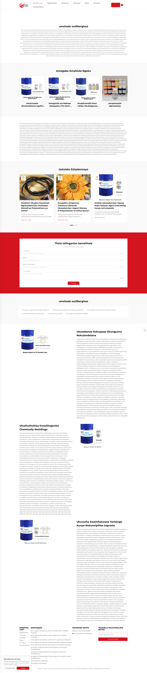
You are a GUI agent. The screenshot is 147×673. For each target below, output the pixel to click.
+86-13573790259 (84, 631)
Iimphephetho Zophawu (39, 661)
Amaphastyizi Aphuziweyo (114, 104)
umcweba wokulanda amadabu (77, 313)
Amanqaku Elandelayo (39, 663)
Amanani (76, 3)
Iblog (87, 3)
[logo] (24, 5)
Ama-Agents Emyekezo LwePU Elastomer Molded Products (51, 642)
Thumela (73, 283)
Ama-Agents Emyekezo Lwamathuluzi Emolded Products (51, 645)
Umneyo (96, 3)
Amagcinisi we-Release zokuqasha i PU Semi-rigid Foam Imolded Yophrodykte (60, 104)
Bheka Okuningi (26, 220)
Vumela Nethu (38, 7)
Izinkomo (65, 3)
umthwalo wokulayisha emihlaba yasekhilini (68, 310)
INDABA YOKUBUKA (32, 88)
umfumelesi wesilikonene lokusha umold (101, 310)
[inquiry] (145, 330)
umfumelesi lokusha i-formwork (33, 313)
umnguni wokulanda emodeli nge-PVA (35, 310)
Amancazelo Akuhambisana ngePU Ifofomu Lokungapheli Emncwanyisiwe (32, 104)
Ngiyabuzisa (52, 3)
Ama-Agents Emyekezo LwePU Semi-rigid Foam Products (51, 640)
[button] (71, 225)
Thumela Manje (112, 639)
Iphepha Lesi (38, 3)
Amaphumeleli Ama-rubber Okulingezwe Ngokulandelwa (87, 104)
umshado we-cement (55, 313)
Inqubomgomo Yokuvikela (101, 668)
